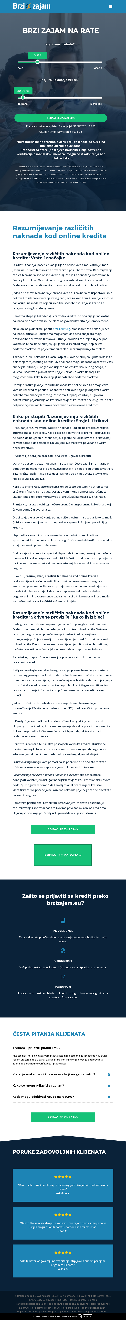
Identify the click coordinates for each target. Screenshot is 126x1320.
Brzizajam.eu (24, 1295)
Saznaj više (88, 1316)
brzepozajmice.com (76, 1303)
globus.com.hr (98, 1311)
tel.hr (57, 1307)
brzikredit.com (99, 1303)
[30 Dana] (23, 97)
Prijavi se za (61, 118)
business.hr (55, 1303)
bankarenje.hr (49, 1311)
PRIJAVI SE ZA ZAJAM (63, 829)
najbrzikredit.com (27, 1311)
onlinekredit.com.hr (93, 1307)
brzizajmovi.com (41, 1307)
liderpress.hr (79, 1311)
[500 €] (37, 62)
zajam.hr (24, 1307)
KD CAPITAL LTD (86, 1295)
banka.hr (40, 1303)
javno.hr (65, 1311)
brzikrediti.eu (71, 1307)
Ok (80, 1316)
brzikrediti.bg (61, 329)
